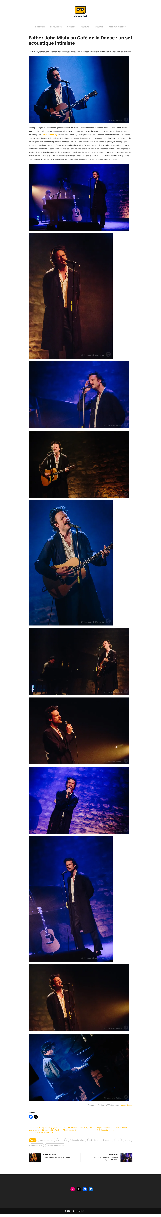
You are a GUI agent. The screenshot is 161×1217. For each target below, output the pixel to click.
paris (118, 1140)
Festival (85, 27)
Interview (40, 27)
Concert (71, 27)
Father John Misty (77, 1140)
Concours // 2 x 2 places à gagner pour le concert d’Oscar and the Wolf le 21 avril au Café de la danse (44, 1130)
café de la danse (46, 1140)
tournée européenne (55, 1145)
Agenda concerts (117, 27)
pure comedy (36, 1145)
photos (127, 1140)
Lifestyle (99, 27)
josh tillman (93, 1140)
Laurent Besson (126, 1105)
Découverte (56, 27)
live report (107, 1140)
